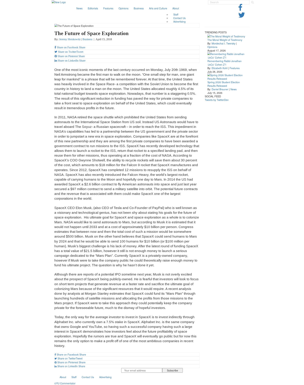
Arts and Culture (158, 8)
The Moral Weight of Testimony (224, 40)
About (175, 8)
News (79, 8)
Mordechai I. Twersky (223, 43)
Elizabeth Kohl (219, 68)
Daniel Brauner (220, 89)
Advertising (179, 21)
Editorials (93, 8)
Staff (175, 14)
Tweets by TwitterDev (217, 100)
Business (139, 8)
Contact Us (179, 18)
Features (108, 8)
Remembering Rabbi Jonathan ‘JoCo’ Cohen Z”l (224, 62)
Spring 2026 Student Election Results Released (223, 83)
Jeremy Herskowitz (70, 39)
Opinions (123, 8)
